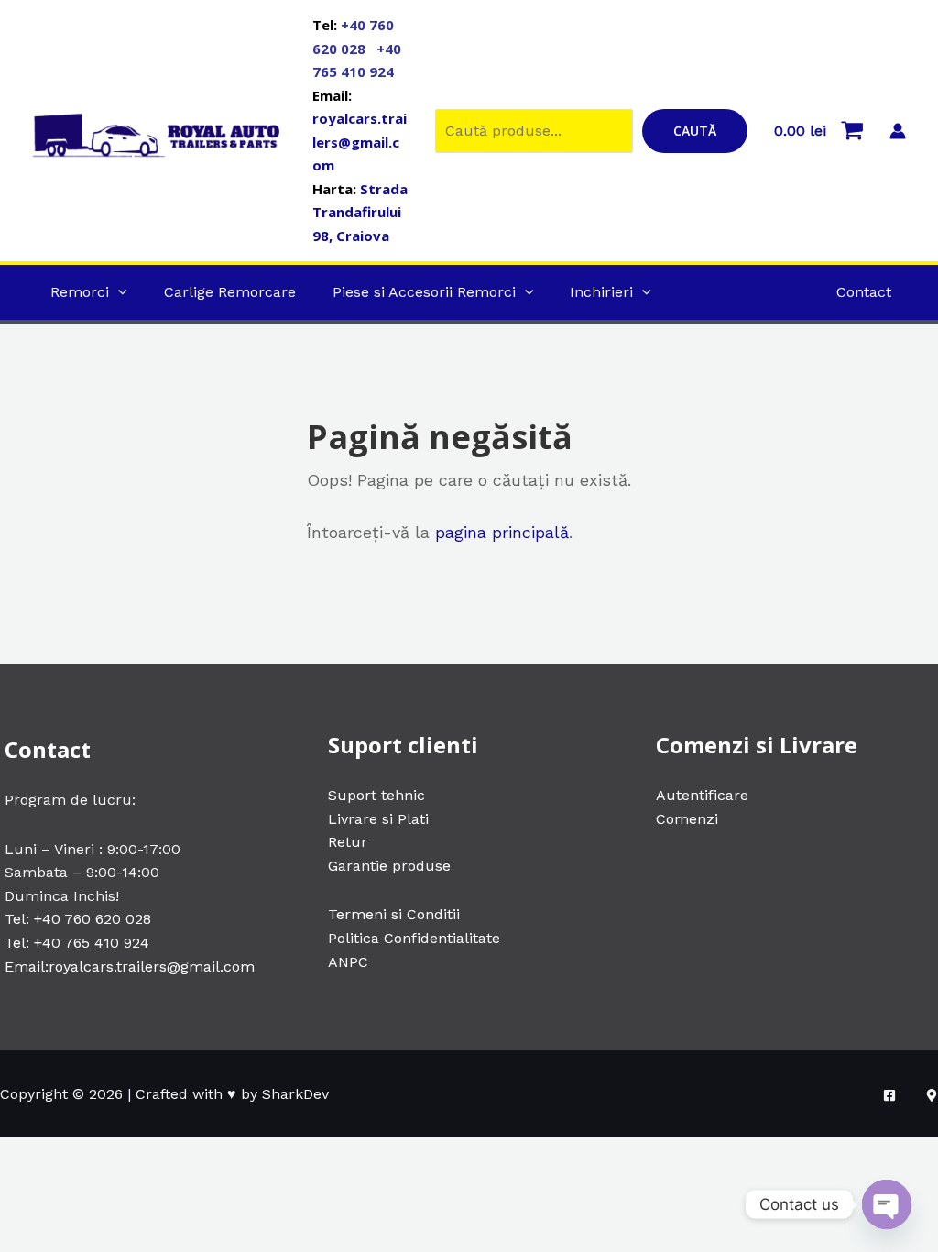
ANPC (348, 962)
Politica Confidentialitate (414, 938)
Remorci (79, 292)
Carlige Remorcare (230, 292)
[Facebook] (889, 1095)
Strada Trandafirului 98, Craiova (360, 212)
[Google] (931, 1095)
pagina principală (502, 532)
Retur (347, 842)
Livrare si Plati (378, 819)
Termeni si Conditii (394, 914)
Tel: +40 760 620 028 (78, 919)
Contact (863, 292)
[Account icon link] (897, 131)
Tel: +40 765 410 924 (77, 942)
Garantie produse (389, 865)
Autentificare (702, 795)
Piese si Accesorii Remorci (424, 292)
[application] (118, 292)
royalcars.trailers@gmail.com (359, 141)
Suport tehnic (376, 795)
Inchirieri (601, 292)
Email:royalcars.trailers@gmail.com (130, 966)
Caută (694, 130)
